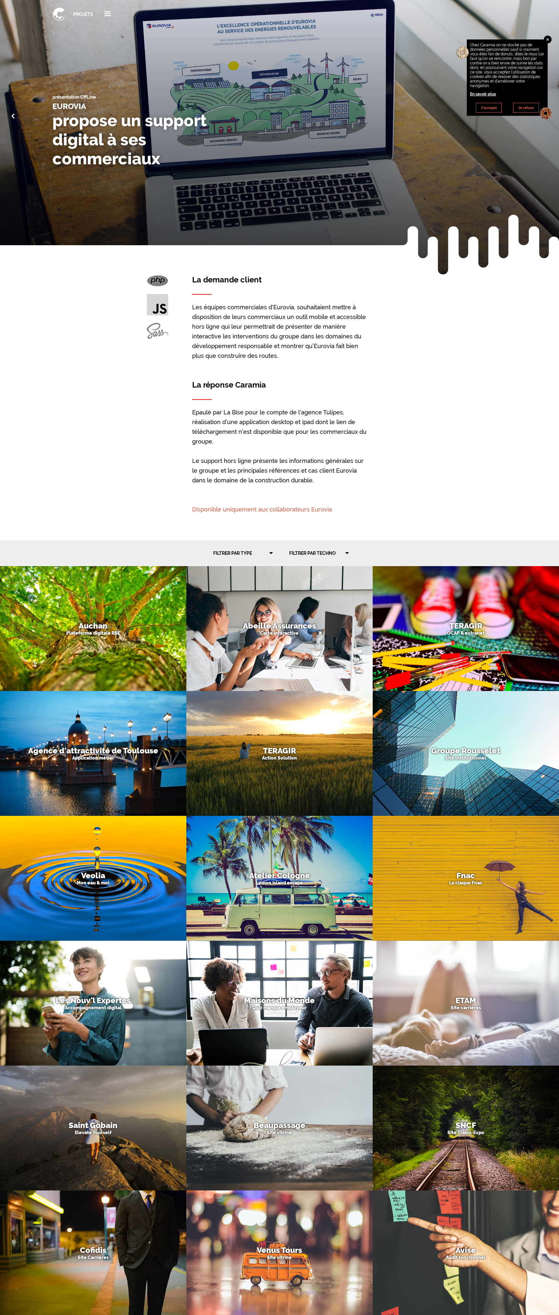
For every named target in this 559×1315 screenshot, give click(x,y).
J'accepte (489, 108)
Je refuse (526, 108)
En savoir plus (483, 94)
